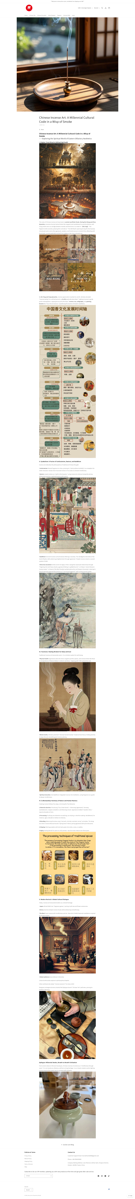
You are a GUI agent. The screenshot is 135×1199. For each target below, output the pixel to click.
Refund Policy (28, 1158)
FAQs (26, 1167)
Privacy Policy (28, 1156)
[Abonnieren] (51, 1176)
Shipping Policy (28, 1161)
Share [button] (42, 129)
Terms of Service (29, 1164)
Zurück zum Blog (68, 1145)
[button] (102, 8)
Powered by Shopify (37, 1195)
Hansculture (30, 1195)
